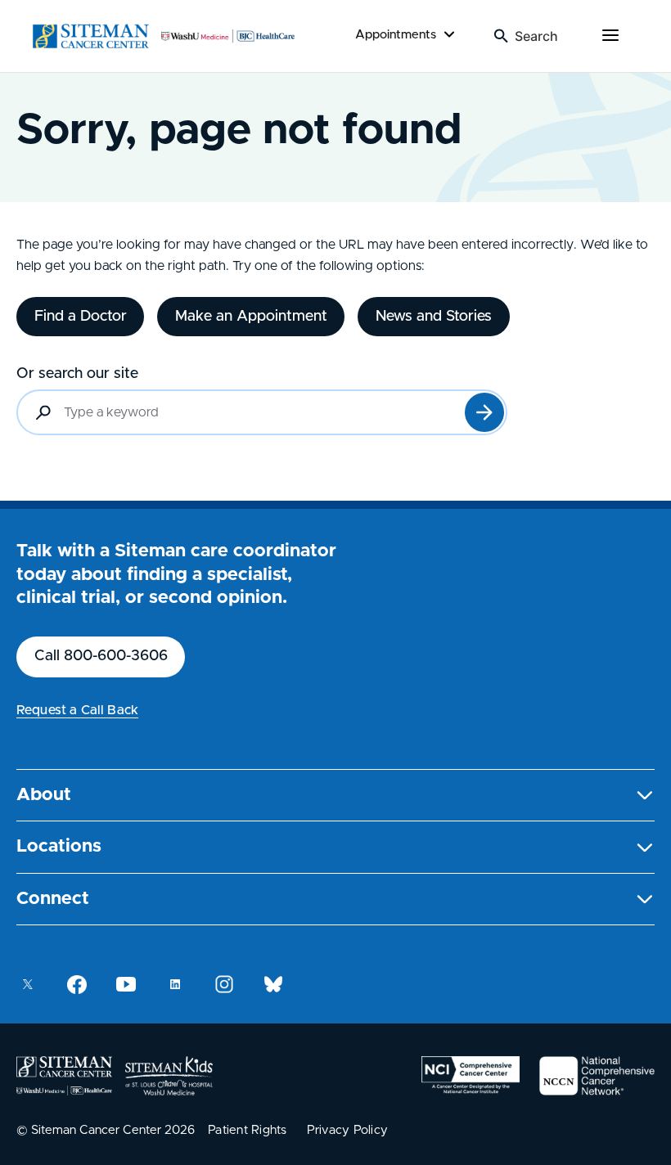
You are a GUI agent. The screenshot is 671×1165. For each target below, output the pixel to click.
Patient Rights (247, 1130)
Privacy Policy (348, 1130)
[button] (335, 795)
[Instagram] (224, 984)
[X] (27, 984)
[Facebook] (77, 984)
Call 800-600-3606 (101, 656)
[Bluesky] (273, 984)
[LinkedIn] (175, 984)
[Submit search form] (484, 412)
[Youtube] (126, 984)
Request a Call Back (77, 710)
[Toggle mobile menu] (610, 36)
